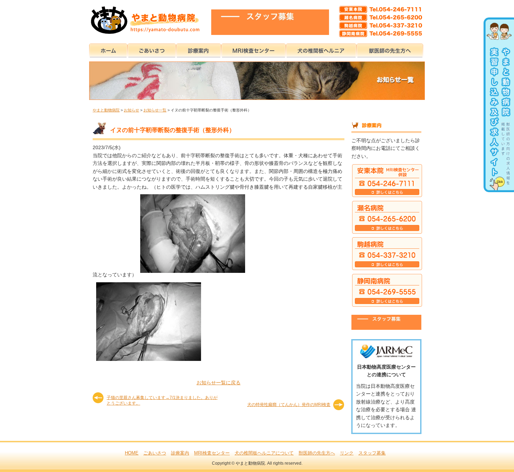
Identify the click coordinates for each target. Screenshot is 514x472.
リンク (347, 453)
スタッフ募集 (372, 453)
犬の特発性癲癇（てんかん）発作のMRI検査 (288, 404)
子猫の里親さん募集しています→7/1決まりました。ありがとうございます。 (162, 400)
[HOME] (108, 49)
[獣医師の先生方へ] (390, 49)
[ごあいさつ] (152, 49)
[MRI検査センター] (253, 49)
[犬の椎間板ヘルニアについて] (321, 49)
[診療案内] (198, 49)
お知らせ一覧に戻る (219, 382)
